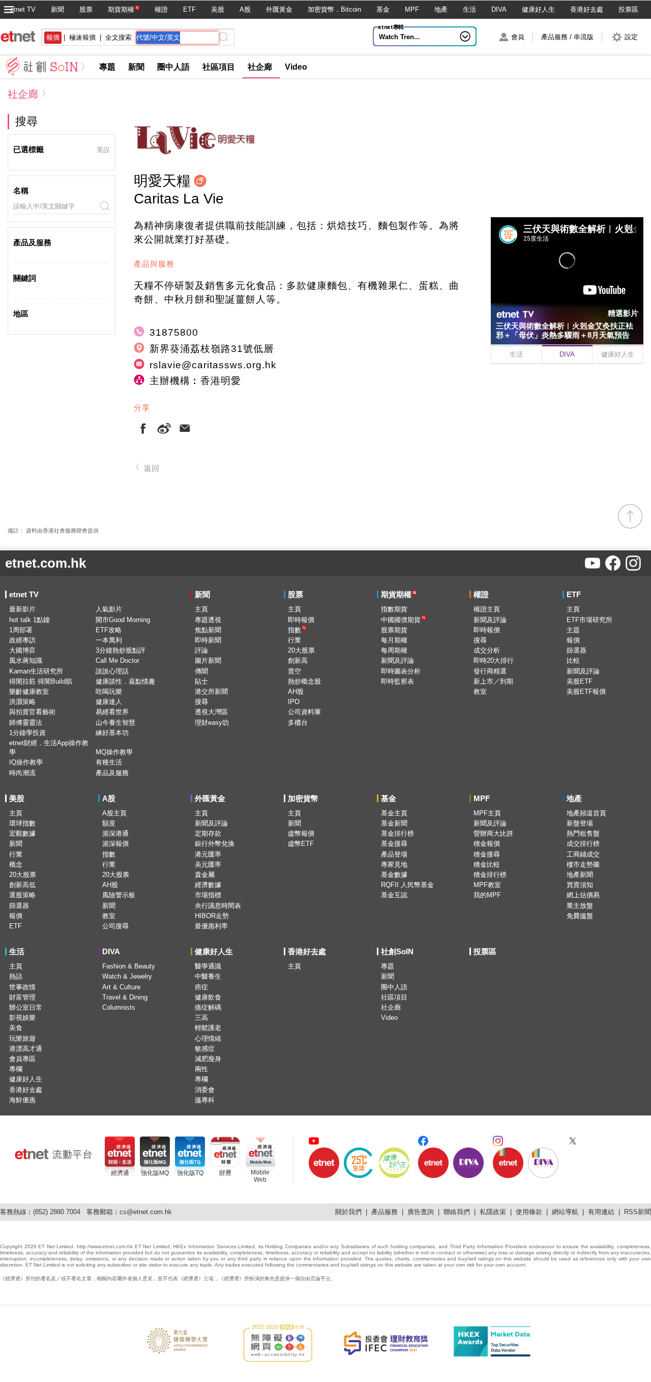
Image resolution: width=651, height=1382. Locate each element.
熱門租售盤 (583, 833)
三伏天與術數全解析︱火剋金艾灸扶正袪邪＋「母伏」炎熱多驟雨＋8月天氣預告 (564, 330)
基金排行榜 (397, 833)
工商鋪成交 (583, 854)
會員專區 (22, 1059)
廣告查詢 (420, 1212)
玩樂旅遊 (22, 1038)
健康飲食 (208, 997)
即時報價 (301, 620)
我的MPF (487, 895)
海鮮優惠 (22, 1100)
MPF (412, 9)
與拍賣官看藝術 (32, 712)
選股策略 (22, 895)
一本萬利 (109, 640)
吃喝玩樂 (109, 691)
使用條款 (529, 1212)
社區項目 (218, 67)
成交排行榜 (583, 843)
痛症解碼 (208, 1007)
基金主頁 (394, 813)
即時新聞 (208, 640)
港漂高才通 (25, 1048)
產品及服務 (112, 773)
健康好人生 (538, 9)
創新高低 (22, 885)
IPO (294, 701)
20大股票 (301, 650)
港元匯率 (208, 854)
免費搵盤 (580, 916)
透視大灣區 (211, 712)
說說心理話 (112, 671)
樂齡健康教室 (29, 691)
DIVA (499, 9)
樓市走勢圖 (583, 864)
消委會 (205, 1090)
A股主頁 (114, 813)
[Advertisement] (567, 435)
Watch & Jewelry (127, 976)
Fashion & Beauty (128, 966)
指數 (297, 629)
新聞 (57, 9)
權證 (161, 9)
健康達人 (109, 701)
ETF (189, 9)
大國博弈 (22, 650)
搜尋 (201, 701)
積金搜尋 (487, 854)
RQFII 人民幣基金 (407, 885)
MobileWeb (260, 1176)
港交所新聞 (211, 691)
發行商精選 (490, 671)
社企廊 (260, 67)
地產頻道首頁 (586, 813)
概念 (15, 864)
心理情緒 (208, 1038)
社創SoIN (397, 951)
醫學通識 (208, 966)
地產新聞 (580, 874)
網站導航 (565, 1212)
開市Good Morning (123, 620)
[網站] (201, 182)
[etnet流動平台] (53, 1154)
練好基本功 (112, 733)
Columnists (118, 1007)
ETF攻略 (109, 630)
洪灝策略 (22, 701)
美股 (217, 9)
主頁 (201, 609)
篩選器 (576, 650)
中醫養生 (208, 976)
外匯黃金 (279, 9)
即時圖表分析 (401, 671)
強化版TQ (190, 1173)
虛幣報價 (301, 833)
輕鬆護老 (208, 1028)
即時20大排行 (494, 660)
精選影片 (623, 313)
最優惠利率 (211, 926)
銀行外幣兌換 (214, 843)
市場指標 (208, 895)
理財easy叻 (212, 722)
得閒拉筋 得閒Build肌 (40, 681)
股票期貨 (394, 630)
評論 (201, 650)
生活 (469, 9)
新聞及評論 (397, 660)
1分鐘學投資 (27, 733)
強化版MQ (155, 1173)
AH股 (296, 691)
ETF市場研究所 (589, 620)
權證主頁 (487, 609)
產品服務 (384, 1212)
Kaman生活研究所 (36, 671)
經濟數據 (208, 885)
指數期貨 (394, 609)
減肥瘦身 (208, 1059)
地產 (441, 9)
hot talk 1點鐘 (29, 620)
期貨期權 (121, 9)
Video (296, 67)
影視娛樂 (22, 1017)
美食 (15, 1028)
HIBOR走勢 (212, 916)
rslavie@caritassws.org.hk (213, 365)
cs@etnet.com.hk (146, 1212)
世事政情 (22, 987)
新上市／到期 (493, 681)
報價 (573, 640)
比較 (573, 660)
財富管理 (22, 997)
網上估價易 (583, 895)
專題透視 (208, 620)
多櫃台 (298, 722)
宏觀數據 (22, 833)
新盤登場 (580, 823)
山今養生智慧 (115, 722)
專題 (107, 67)
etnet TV (23, 9)
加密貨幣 (303, 798)
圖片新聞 (208, 660)
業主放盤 (580, 905)
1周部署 (21, 630)
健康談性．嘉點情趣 (125, 681)
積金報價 (487, 843)
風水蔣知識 (25, 660)
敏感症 (205, 1048)
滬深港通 (115, 833)
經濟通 (120, 1173)
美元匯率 (208, 864)
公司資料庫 (304, 712)
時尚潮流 (22, 773)
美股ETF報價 (586, 691)
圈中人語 (173, 67)
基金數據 (394, 874)
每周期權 (394, 650)
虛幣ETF (301, 843)
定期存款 (208, 833)
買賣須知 (580, 885)
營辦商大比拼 (493, 833)
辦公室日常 (25, 1007)
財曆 (225, 1173)
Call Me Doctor (117, 660)
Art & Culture (121, 987)
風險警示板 (118, 895)
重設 (103, 150)
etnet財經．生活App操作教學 (48, 747)
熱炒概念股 (304, 681)
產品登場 (394, 854)
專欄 (15, 1069)
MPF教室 (487, 885)
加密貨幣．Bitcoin (334, 9)
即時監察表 (397, 681)
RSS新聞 (637, 1212)
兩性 (201, 1069)
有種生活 (109, 762)
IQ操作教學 (26, 762)
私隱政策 (493, 1212)
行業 (294, 640)
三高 (201, 1017)
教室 (480, 691)
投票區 (628, 9)
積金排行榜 (490, 874)
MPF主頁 (487, 813)
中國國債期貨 (403, 619)
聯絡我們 (456, 1212)
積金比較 (487, 864)
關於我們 (348, 1212)
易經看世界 (112, 712)
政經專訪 (22, 640)
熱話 (15, 976)
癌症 (201, 987)
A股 (245, 9)
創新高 (298, 660)
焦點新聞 (208, 630)
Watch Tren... (399, 37)
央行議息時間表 (218, 905)
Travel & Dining (124, 997)
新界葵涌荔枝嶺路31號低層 (212, 348)
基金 (383, 9)
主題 (573, 630)
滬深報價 (115, 843)
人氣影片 (109, 609)
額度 (108, 823)
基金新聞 (394, 823)
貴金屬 (205, 874)
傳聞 (201, 671)
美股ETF (580, 681)
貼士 (201, 681)
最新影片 (22, 609)
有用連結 (601, 1212)
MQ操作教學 (114, 752)
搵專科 (205, 1100)
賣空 (294, 671)
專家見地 (394, 864)
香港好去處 (586, 9)
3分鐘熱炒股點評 (120, 650)
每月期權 (394, 640)
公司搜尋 (115, 926)
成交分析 (487, 650)
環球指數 (22, 823)
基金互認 (394, 895)
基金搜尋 (394, 843)
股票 (86, 9)
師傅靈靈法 (25, 722)
